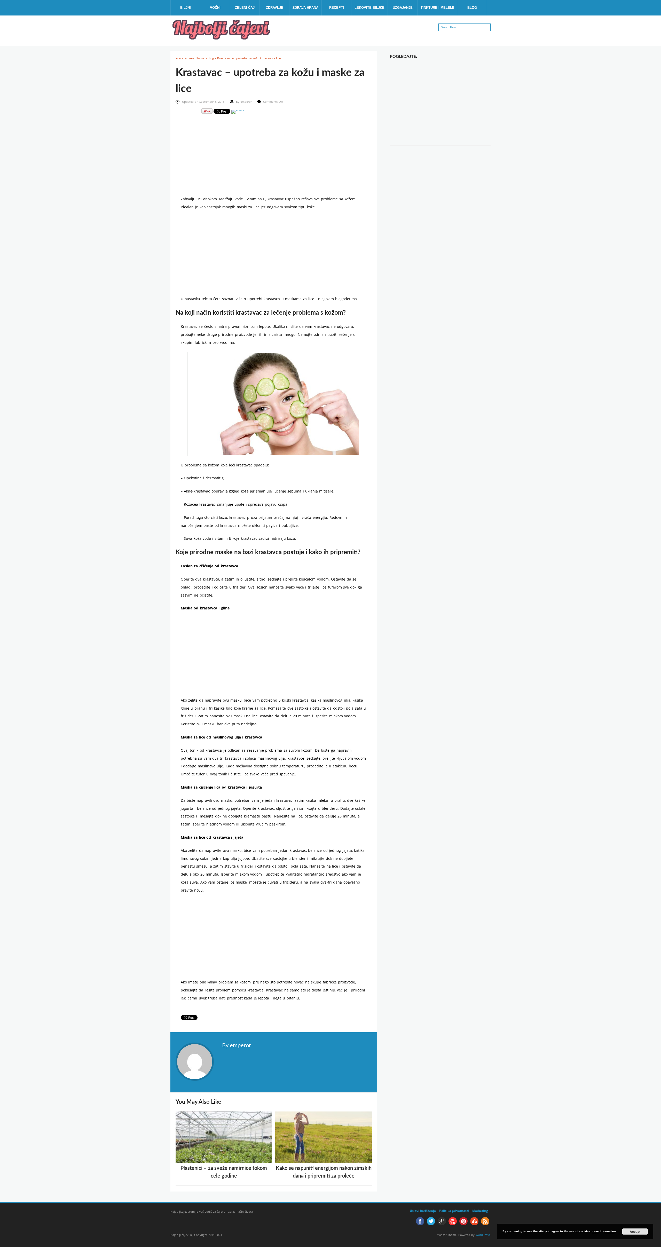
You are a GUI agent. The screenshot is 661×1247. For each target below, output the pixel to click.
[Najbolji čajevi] (222, 38)
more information (604, 1231)
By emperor (236, 1045)
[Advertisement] (273, 152)
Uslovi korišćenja (423, 1211)
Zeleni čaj (245, 8)
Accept (635, 1231)
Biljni (185, 8)
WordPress (483, 1235)
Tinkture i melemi (437, 8)
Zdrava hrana (305, 8)
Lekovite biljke (369, 8)
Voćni (215, 8)
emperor (246, 102)
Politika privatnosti (454, 1211)
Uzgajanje (403, 8)
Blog (472, 8)
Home (200, 58)
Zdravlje (274, 8)
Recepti (336, 8)
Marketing (480, 1211)
